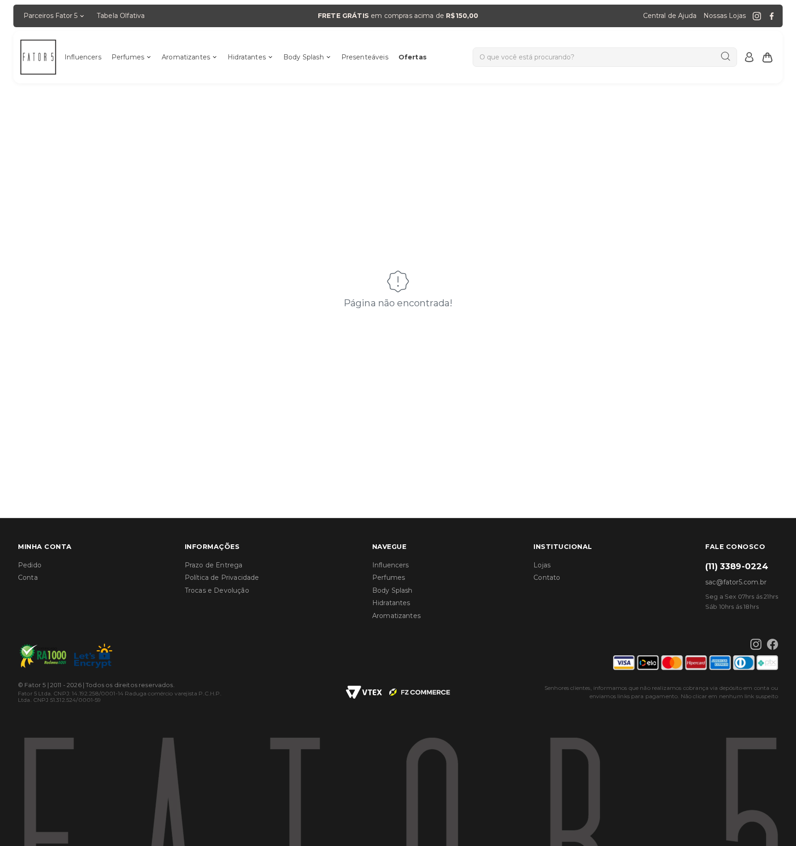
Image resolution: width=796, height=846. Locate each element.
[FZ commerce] (419, 692)
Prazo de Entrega (214, 565)
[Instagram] (757, 16)
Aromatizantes (186, 57)
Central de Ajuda (670, 16)
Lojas (541, 565)
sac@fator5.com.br (736, 582)
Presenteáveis (364, 57)
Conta (28, 577)
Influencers (82, 57)
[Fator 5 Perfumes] (38, 57)
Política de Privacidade (222, 577)
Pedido (29, 565)
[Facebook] (771, 16)
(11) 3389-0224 (736, 566)
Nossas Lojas (724, 16)
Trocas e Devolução (217, 590)
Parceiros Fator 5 (50, 16)
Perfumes (127, 57)
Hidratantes (247, 57)
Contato (546, 577)
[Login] (749, 57)
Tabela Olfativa (121, 16)
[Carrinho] (767, 57)
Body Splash (303, 57)
